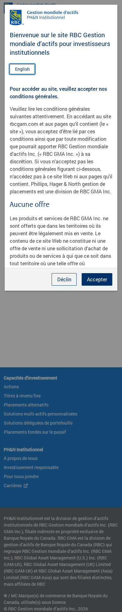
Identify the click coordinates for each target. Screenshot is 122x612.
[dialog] (61, 306)
